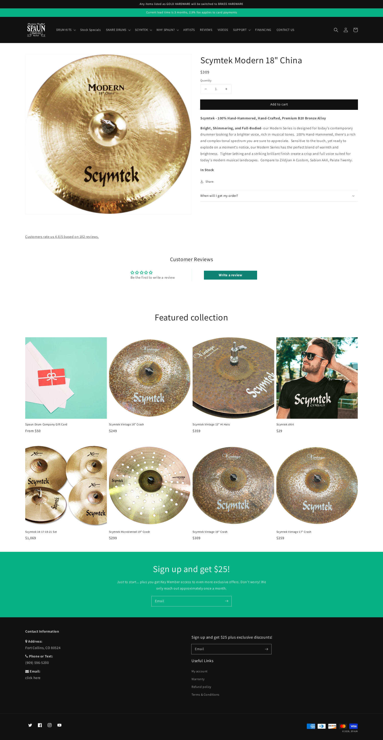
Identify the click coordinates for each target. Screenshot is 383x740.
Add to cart (279, 104)
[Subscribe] (226, 601)
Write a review (230, 275)
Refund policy (201, 687)
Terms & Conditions (205, 695)
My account (200, 671)
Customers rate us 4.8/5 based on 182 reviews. (62, 236)
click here (33, 677)
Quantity (205, 80)
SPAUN (354, 731)
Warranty (198, 679)
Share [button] (209, 182)
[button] (336, 30)
